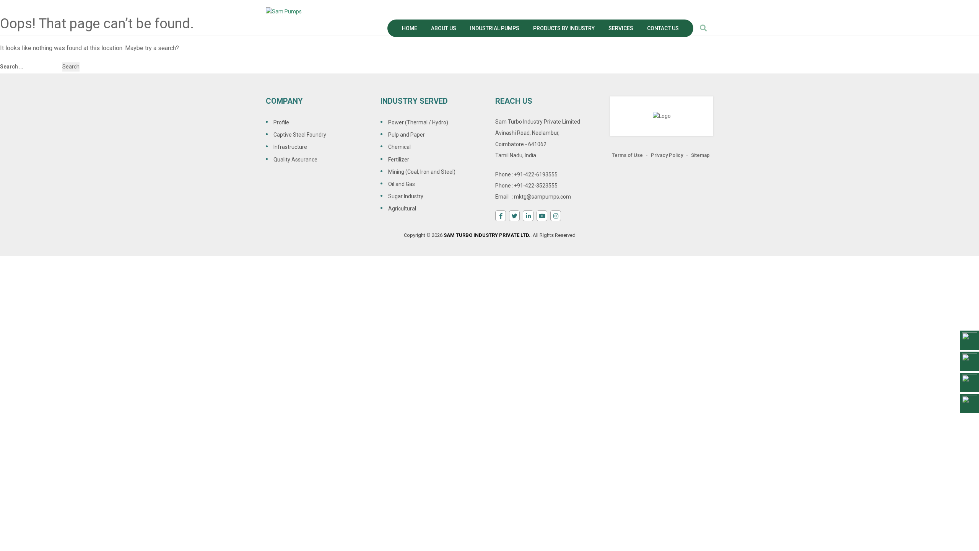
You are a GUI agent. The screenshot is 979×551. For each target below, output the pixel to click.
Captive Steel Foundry (299, 135)
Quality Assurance (295, 159)
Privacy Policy (667, 155)
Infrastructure (290, 147)
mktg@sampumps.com (542, 197)
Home (409, 28)
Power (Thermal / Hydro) (418, 122)
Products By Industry (564, 28)
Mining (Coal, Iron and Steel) (421, 172)
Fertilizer (398, 159)
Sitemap (700, 155)
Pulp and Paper (406, 135)
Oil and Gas (401, 184)
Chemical (399, 147)
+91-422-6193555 (536, 174)
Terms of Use (627, 155)
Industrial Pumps (494, 28)
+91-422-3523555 (536, 186)
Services (620, 28)
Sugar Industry (405, 196)
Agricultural (402, 208)
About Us (443, 28)
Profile (281, 122)
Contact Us (663, 28)
